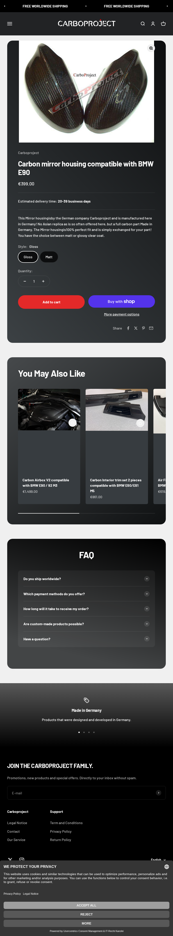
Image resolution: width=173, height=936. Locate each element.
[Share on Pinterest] (143, 328)
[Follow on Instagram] (22, 860)
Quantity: (25, 271)
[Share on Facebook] (128, 328)
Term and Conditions (66, 823)
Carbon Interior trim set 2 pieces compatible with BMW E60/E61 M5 (115, 485)
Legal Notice (17, 823)
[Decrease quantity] (24, 281)
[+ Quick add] (72, 423)
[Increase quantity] (43, 281)
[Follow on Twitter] (10, 860)
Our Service (16, 839)
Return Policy (60, 839)
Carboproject (28, 152)
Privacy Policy (61, 831)
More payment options (121, 314)
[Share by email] (151, 328)
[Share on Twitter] (136, 328)
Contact (13, 831)
